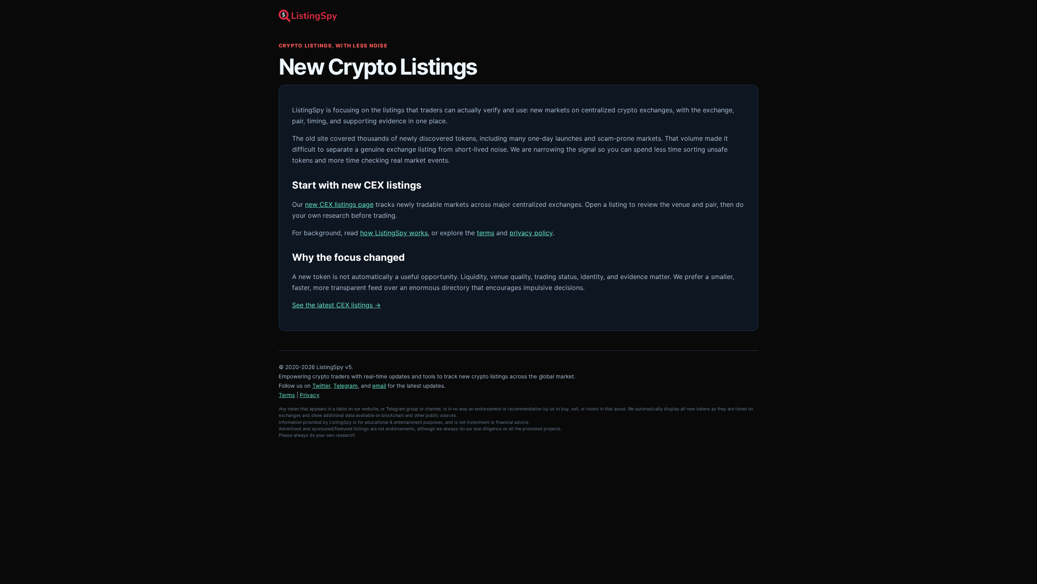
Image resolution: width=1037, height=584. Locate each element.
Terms (287, 395)
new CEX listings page (339, 204)
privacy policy (531, 233)
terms (485, 233)
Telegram (345, 385)
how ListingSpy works (394, 233)
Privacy (310, 395)
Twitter (321, 385)
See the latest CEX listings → (336, 305)
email (379, 385)
